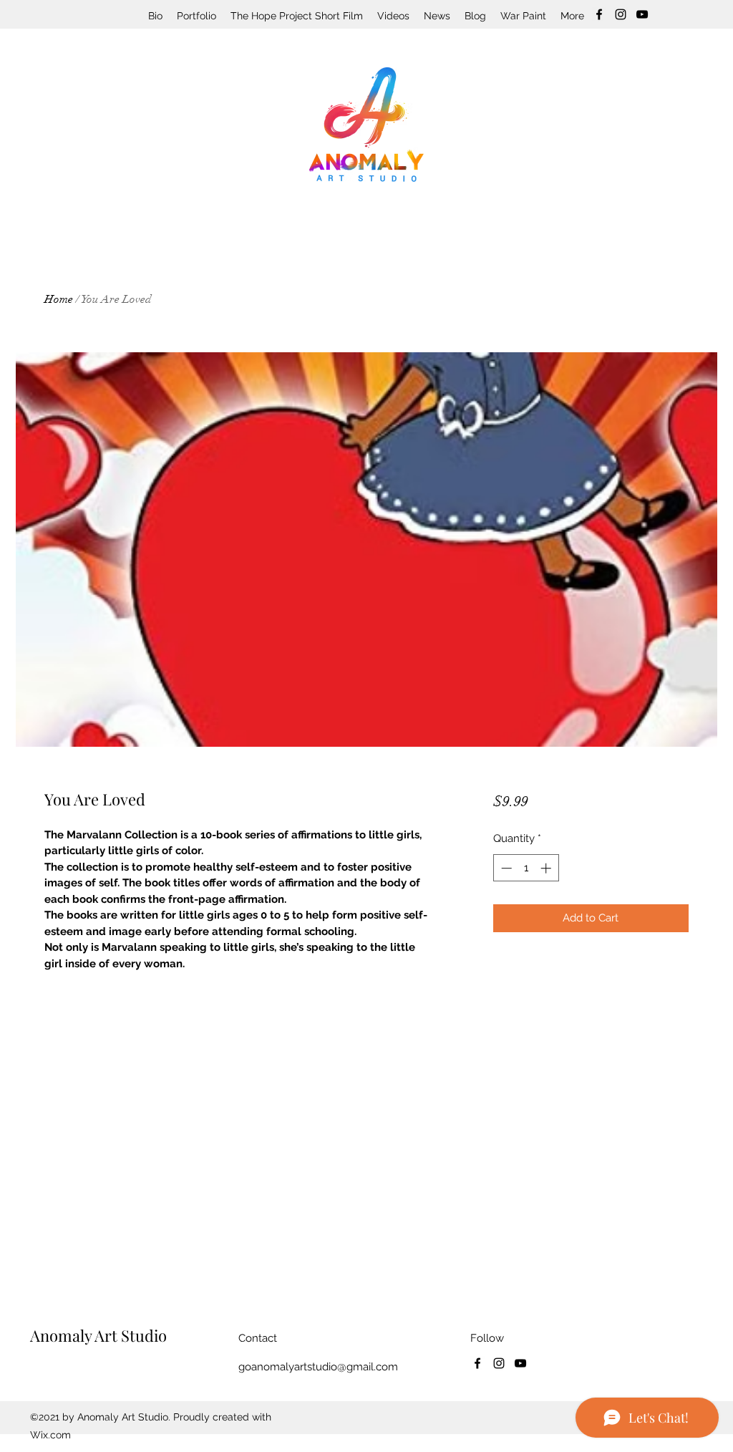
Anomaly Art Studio (98, 1335)
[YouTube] (642, 14)
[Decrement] (505, 868)
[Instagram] (620, 14)
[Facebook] (599, 14)
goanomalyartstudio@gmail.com (318, 1366)
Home (58, 299)
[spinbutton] (526, 868)
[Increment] (547, 868)
